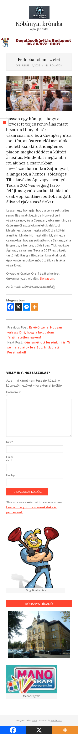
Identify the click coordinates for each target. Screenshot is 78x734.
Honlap (10, 475)
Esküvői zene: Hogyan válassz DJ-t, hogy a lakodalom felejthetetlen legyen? (34, 332)
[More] (34, 307)
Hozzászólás (11, 393)
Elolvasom (47, 278)
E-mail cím (9, 458)
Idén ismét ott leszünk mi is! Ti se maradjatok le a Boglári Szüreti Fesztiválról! (38, 347)
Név (9, 442)
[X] (18, 307)
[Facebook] (10, 307)
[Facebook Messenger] (26, 307)
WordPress (56, 720)
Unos (34, 720)
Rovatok (56, 65)
